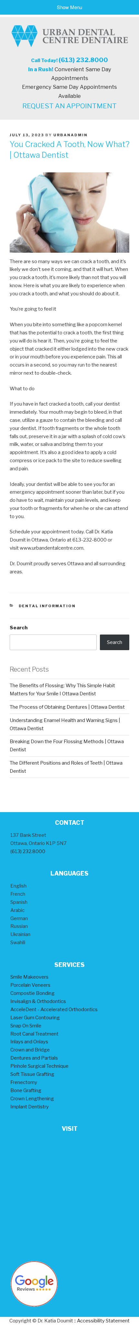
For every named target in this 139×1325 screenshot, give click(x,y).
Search (18, 628)
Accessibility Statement (103, 1321)
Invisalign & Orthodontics (38, 1001)
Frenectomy (23, 1082)
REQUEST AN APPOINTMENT (69, 106)
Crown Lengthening (32, 1099)
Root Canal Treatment (34, 1034)
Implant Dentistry (29, 1107)
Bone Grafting (25, 1090)
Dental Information (47, 606)
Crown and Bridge (30, 1050)
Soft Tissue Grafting (32, 1074)
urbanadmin (70, 135)
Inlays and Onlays (29, 1042)
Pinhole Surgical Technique (39, 1066)
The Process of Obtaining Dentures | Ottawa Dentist (67, 707)
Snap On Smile (25, 1026)
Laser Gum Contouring (35, 1018)
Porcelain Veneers (30, 985)
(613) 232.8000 (83, 60)
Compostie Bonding (32, 993)
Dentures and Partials (34, 1058)
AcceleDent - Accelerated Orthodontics (54, 1009)
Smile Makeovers (29, 977)
